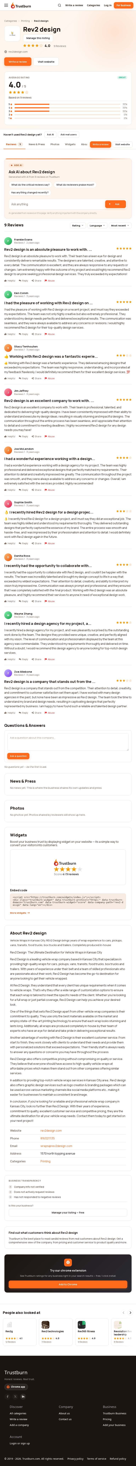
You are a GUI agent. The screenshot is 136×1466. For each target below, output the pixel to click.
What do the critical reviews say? (30, 184)
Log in (108, 5)
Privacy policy (75, 1458)
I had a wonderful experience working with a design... (49, 458)
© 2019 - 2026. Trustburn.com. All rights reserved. (34, 1458)
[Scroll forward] (130, 1312)
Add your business (114, 1425)
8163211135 (48, 1138)
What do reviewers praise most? (75, 184)
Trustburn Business (114, 1413)
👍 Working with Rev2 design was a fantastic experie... (51, 356)
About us (64, 1413)
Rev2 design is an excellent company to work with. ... (49, 400)
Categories (93, 5)
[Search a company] (59, 5)
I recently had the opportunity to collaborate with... (48, 565)
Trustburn (15, 1372)
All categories (18, 1413)
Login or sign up (20, 1443)
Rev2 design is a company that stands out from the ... (49, 681)
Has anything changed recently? (30, 192)
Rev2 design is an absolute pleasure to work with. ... (48, 249)
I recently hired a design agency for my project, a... (47, 623)
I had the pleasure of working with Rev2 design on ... (48, 303)
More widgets (18, 913)
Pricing (107, 1419)
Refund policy (118, 1458)
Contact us (65, 1419)
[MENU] (6, 5)
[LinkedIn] (23, 1397)
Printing (25, 20)
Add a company (19, 1425)
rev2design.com (51, 1130)
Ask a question (18, 756)
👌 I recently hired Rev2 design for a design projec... (48, 512)
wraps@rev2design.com (56, 1146)
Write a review (74, 5)
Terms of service (96, 1458)
